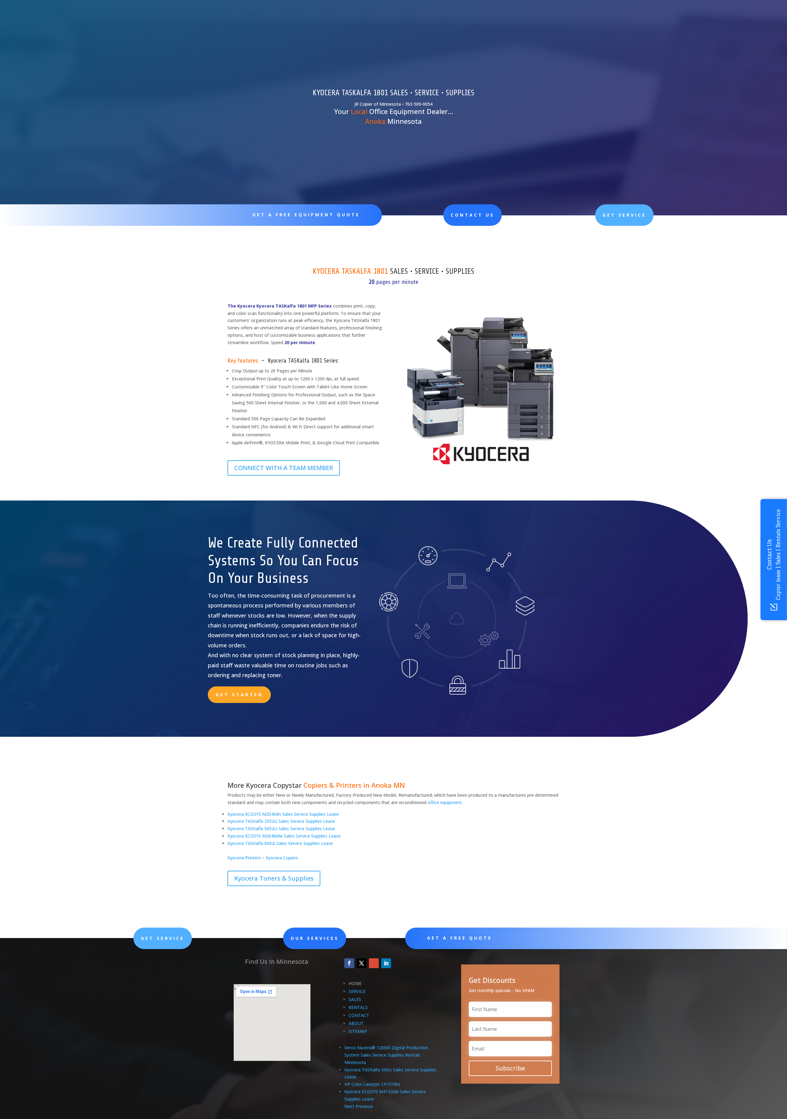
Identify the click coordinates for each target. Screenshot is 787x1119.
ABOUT (356, 1023)
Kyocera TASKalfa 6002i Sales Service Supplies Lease (280, 843)
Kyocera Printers (244, 858)
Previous (364, 1106)
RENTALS (358, 1007)
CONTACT (359, 1015)
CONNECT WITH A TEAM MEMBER (283, 468)
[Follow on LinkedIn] (386, 963)
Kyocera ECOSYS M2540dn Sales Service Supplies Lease (283, 814)
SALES (355, 999)
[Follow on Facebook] (349, 963)
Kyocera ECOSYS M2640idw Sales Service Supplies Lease (284, 836)
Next (349, 1106)
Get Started (239, 694)
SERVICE (357, 991)
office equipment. (445, 802)
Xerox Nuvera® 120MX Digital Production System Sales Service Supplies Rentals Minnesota (386, 1055)
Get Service (624, 215)
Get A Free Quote (459, 938)
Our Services (315, 938)
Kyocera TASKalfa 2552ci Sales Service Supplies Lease (281, 821)
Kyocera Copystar (274, 785)
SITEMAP (358, 1031)
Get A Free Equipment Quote (306, 215)
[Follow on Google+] (374, 963)
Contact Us (472, 215)
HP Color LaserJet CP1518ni (372, 1084)
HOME (355, 983)
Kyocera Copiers (282, 858)
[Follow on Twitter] (361, 963)
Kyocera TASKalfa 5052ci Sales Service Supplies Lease (281, 828)
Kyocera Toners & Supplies (274, 878)
